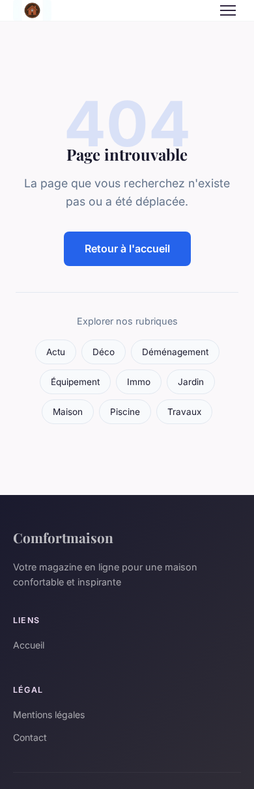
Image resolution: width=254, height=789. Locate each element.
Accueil (28, 644)
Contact (30, 737)
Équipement (75, 382)
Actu (55, 352)
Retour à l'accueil (127, 248)
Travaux (184, 412)
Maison (68, 412)
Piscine (125, 412)
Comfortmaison (63, 537)
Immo (138, 382)
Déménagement (175, 352)
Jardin (191, 382)
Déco (103, 352)
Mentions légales (49, 714)
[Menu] (228, 10)
